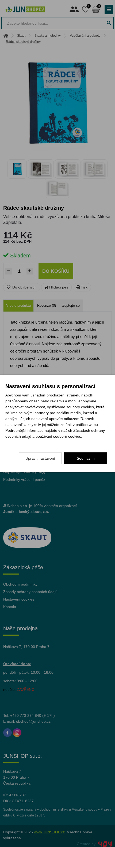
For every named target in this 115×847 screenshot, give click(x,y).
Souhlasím (86, 458)
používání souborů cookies (58, 436)
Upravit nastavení (40, 458)
